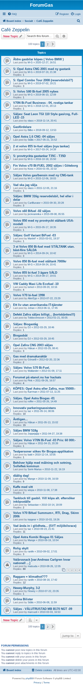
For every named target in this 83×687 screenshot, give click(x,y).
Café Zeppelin (15, 29)
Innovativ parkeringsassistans (34, 408)
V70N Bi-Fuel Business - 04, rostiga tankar (43, 102)
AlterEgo (32, 298)
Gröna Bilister (23, 599)
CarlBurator (34, 202)
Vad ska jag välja (25, 185)
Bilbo (30, 130)
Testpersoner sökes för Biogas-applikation (43, 451)
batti (30, 454)
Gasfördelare (22, 127)
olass (31, 120)
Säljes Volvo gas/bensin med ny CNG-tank (43, 175)
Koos (30, 168)
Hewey (32, 591)
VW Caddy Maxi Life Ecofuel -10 (36, 284)
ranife (31, 551)
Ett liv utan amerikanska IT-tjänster (37, 305)
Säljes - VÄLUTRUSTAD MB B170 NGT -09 (42, 609)
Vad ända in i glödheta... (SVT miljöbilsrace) (44, 526)
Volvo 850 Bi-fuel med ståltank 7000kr (39, 261)
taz (29, 411)
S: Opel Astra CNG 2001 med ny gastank (41, 69)
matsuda (32, 566)
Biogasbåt (20, 335)
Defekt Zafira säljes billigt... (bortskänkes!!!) (44, 314)
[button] (52, 44)
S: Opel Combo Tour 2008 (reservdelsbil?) (43, 80)
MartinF (32, 238)
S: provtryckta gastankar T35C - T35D (39, 156)
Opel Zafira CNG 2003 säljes (33, 345)
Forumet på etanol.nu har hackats (37, 377)
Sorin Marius (35, 469)
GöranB (32, 359)
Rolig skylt (20, 548)
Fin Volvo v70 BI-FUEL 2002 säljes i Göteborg (45, 165)
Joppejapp (33, 433)
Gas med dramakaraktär (30, 356)
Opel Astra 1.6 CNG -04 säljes (34, 136)
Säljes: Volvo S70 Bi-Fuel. (31, 367)
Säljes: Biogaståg (25, 324)
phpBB (29, 678)
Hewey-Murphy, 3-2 (26, 588)
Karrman (32, 391)
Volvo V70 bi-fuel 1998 (29, 295)
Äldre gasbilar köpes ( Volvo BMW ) (38, 59)
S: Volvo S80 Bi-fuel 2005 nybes (35, 91)
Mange (31, 478)
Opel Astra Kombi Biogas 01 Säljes (38, 537)
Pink (30, 380)
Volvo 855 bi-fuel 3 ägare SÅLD (35, 272)
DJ (29, 327)
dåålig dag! (21, 475)
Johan (31, 308)
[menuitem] (12, 14)
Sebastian (33, 504)
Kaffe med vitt (23, 487)
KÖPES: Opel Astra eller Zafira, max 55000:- (44, 388)
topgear (32, 519)
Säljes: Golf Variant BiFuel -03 (34, 235)
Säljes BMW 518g (25, 430)
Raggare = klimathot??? (30, 576)
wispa (31, 490)
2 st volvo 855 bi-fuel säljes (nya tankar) (41, 146)
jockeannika (34, 214)
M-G (30, 62)
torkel (31, 287)
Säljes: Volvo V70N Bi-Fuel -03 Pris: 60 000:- (44, 440)
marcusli (32, 612)
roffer (31, 401)
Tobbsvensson (36, 317)
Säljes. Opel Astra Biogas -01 (34, 398)
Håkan (31, 348)
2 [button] (47, 44)
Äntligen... (20, 419)
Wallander (33, 370)
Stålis (31, 139)
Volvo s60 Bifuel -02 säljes (31, 211)
